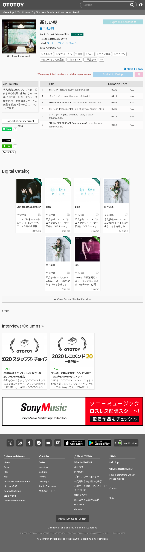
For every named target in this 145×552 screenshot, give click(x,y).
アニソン (120, 54)
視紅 (77, 264)
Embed (10, 151)
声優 (80, 54)
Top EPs (36, 12)
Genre (9, 456)
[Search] (133, 5)
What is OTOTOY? (83, 462)
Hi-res (7, 462)
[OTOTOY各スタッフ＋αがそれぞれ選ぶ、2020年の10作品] (24, 350)
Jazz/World (10, 495)
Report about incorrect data (20, 121)
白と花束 (109, 206)
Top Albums (24, 12)
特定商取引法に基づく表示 (88, 481)
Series (42, 462)
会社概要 (78, 467)
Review (42, 476)
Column (43, 472)
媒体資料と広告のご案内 (87, 499)
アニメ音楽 (105, 54)
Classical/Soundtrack (15, 500)
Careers (78, 509)
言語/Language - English (73, 518)
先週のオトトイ (47, 491)
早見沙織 (48, 28)
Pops (90, 54)
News (68, 12)
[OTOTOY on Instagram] (19, 442)
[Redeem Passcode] (140, 5)
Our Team (79, 504)
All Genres (19, 456)
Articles (60, 12)
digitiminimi (90, 538)
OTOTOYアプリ (82, 495)
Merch (76, 12)
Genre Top (8, 12)
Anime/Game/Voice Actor (17, 481)
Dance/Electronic (12, 491)
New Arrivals (48, 12)
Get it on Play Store (99, 442)
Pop (6, 472)
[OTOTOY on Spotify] (38, 442)
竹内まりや (75, 59)
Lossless (77, 34)
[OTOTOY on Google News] (57, 442)
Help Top (114, 462)
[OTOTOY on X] (10, 442)
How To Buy (134, 69)
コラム (7, 369)
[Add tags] (101, 60)
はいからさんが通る (53, 59)
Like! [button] (8, 146)
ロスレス (48, 54)
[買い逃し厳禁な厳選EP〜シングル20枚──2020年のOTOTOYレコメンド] (72, 350)
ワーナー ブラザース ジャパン (62, 43)
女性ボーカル (65, 54)
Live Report (44, 481)
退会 (111, 498)
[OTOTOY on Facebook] (29, 442)
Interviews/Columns (21, 326)
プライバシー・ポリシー (87, 476)
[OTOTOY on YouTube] (48, 442)
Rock (6, 467)
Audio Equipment (48, 486)
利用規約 (78, 472)
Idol (6, 476)
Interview (43, 467)
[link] (123, 22)
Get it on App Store (74, 442)
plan (48, 206)
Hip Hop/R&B (11, 486)
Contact (113, 488)
